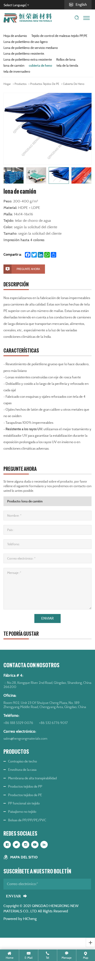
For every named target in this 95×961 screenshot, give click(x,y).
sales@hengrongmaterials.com (25, 738)
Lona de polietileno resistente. (24, 53)
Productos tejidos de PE (44, 84)
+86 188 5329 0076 (18, 723)
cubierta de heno (40, 65)
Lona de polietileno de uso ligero (25, 42)
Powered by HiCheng (20, 919)
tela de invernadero (16, 71)
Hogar (7, 84)
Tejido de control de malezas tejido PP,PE (59, 36)
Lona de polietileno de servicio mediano (30, 48)
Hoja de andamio (15, 36)
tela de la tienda (67, 65)
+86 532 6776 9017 (53, 723)
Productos (21, 84)
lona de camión (13, 65)
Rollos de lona (65, 59)
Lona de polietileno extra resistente (27, 59)
